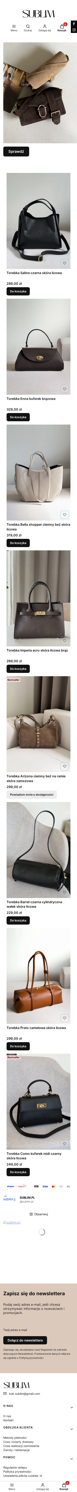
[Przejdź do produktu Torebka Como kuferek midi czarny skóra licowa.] (38, 1102)
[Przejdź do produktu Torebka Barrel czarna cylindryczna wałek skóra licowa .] (38, 850)
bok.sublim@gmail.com (24, 1393)
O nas (7, 1416)
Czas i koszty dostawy (18, 1441)
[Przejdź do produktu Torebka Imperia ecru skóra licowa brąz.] (38, 598)
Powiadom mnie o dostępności (31, 794)
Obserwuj (41, 1214)
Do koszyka (18, 291)
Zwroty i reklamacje (16, 1450)
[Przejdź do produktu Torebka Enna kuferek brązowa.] (38, 347)
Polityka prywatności (17, 1471)
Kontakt (8, 1420)
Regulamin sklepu (15, 1467)
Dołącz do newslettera (25, 1340)
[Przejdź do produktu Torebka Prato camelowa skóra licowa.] (38, 976)
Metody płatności (14, 1437)
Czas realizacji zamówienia (21, 1446)
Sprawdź (16, 151)
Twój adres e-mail (15, 1330)
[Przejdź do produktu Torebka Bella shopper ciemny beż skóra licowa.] (38, 473)
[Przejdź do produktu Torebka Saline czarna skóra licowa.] (38, 221)
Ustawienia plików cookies (21, 1475)
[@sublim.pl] (9, 1200)
